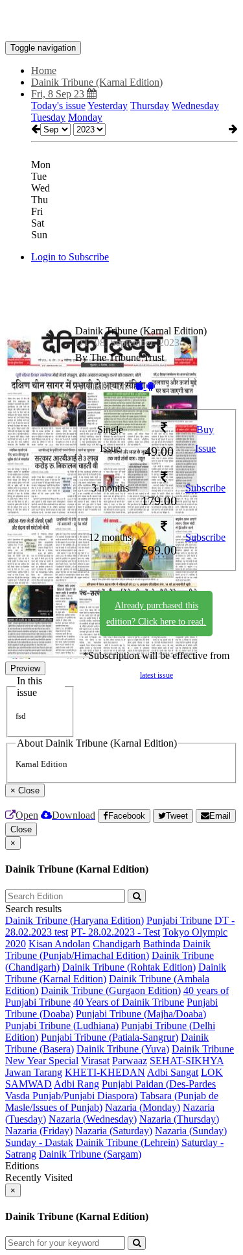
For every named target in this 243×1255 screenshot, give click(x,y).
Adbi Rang (76, 1083)
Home (43, 70)
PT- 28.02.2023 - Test (115, 932)
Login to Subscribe (70, 256)
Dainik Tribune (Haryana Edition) (74, 920)
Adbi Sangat (172, 1072)
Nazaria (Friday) (39, 1130)
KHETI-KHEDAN (105, 1072)
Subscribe (205, 487)
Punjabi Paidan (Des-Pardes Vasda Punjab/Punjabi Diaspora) (110, 1089)
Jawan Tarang (33, 1072)
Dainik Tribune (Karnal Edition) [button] (97, 82)
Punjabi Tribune (179, 920)
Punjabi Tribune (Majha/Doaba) (141, 1013)
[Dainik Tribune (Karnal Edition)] (121, 21)
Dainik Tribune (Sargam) (90, 1154)
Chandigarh (117, 943)
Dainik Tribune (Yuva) (122, 1048)
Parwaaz (129, 1060)
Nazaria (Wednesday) (93, 1119)
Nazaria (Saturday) (113, 1130)
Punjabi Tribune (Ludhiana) (62, 1025)
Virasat (95, 1060)
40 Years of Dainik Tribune (128, 1002)
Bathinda (161, 943)
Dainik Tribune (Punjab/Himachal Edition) (108, 949)
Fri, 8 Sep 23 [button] (59, 93)
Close (21, 829)
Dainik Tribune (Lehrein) (127, 1142)
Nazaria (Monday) (142, 1107)
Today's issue (58, 105)
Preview (25, 668)
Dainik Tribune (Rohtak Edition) (129, 967)
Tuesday (48, 117)
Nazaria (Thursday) (179, 1119)
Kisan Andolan (59, 943)
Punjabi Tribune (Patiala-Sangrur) (109, 1037)
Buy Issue (205, 439)
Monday (85, 117)
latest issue (156, 675)
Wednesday (195, 105)
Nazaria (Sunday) (191, 1130)
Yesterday (107, 105)
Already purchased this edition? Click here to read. (156, 614)
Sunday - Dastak (39, 1142)
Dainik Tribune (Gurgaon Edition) (111, 990)
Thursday (149, 105)
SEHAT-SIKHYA (187, 1060)
